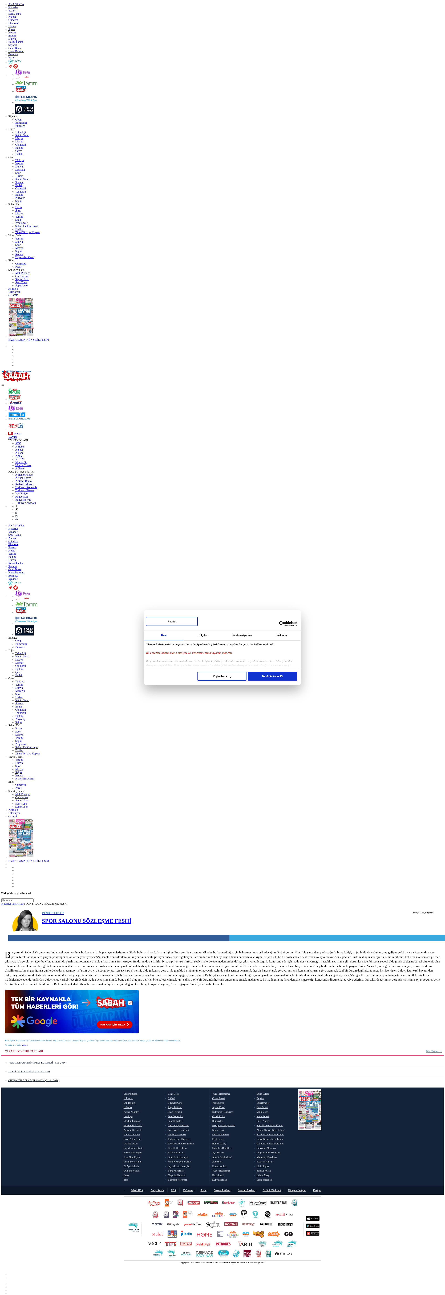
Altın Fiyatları (131, 1143)
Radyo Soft (21, 496)
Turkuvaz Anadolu (25, 502)
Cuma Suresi (218, 1098)
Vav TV (19, 459)
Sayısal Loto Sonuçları (179, 1166)
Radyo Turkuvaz (24, 484)
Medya (19, 138)
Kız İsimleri (218, 1175)
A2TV (19, 455)
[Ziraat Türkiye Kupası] (13, 67)
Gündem (13, 19)
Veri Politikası (130, 1094)
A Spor (19, 449)
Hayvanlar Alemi (24, 257)
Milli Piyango (22, 272)
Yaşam (12, 32)
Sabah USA (137, 1190)
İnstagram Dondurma (222, 1112)
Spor (18, 172)
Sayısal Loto (22, 279)
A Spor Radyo (23, 477)
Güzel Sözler (218, 1116)
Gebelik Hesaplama (177, 1148)
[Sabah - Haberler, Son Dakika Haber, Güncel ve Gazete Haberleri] (16, 380)
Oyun (18, 119)
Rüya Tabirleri (175, 1107)
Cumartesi (20, 263)
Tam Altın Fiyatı (132, 1157)
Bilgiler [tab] (203, 635)
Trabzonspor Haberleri (179, 1139)
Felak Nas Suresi (220, 1134)
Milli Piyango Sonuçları (180, 1161)
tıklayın (25, 1045)
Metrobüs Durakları (222, 1148)
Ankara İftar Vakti (132, 1130)
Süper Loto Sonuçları (178, 1157)
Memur (19, 141)
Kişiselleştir (220, 676)
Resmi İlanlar (15, 41)
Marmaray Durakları (267, 1157)
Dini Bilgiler (263, 1166)
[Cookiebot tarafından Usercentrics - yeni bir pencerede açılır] (281, 623)
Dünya (12, 38)
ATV (18, 443)
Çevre (18, 150)
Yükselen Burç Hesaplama (181, 1143)
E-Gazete (188, 1190)
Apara (11, 29)
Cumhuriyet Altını (132, 1161)
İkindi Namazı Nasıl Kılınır (270, 1143)
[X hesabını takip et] (16, 509)
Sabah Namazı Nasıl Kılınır (270, 1134)
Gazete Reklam (222, 1190)
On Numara (21, 276)
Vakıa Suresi (263, 1094)
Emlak (18, 154)
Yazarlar (12, 10)
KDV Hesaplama (176, 1152)
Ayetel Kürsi (218, 1107)
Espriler (260, 1098)
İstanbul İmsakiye (132, 1121)
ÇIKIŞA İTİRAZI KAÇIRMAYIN (33, 1080)
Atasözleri (217, 1161)
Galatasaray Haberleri (178, 1125)
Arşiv (204, 1190)
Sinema (19, 182)
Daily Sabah (157, 1190)
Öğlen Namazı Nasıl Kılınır (270, 1139)
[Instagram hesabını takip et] (16, 516)
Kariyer (317, 1190)
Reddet (172, 621)
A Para (19, 452)
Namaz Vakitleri (131, 1112)
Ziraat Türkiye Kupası (27, 232)
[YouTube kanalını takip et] (16, 519)
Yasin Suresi (218, 1103)
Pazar (18, 266)
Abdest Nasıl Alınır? (222, 1157)
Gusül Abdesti (263, 1121)
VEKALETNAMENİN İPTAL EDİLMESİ (37, 1062)
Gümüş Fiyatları (132, 1170)
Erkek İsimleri (219, 1166)
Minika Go (21, 462)
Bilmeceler (21, 122)
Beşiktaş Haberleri (177, 1134)
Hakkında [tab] (281, 635)
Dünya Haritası (219, 1179)
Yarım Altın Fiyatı (133, 1152)
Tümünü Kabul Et (272, 676)
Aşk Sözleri (218, 1152)
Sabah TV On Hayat (26, 226)
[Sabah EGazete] (309, 1136)
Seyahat (12, 44)
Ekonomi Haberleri (177, 1179)
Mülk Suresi (263, 1112)
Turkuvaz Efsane (24, 490)
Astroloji (13, 288)
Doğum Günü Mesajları (268, 1152)
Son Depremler (175, 1116)
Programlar (21, 222)
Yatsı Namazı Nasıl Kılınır (270, 1125)
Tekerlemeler (263, 1103)
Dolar (126, 1175)
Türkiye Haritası (176, 1170)
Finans (12, 26)
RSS (173, 1190)
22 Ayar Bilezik (131, 1166)
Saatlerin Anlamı (265, 1161)
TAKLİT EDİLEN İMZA (29, 1071)
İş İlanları (128, 1098)
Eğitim (12, 35)
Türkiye (19, 160)
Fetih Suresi (218, 1139)
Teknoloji (20, 132)
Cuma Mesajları (264, 1179)
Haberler (13, 7)
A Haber (20, 446)
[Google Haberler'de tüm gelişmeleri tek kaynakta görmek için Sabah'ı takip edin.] (72, 1032)
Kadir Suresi (263, 1116)
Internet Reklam (246, 1190)
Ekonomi (13, 23)
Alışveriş (20, 197)
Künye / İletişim (297, 1190)
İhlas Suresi (262, 1107)
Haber (18, 207)
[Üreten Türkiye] (19, 419)
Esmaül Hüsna (264, 1170)
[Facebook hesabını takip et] (16, 506)
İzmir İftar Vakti (132, 1134)
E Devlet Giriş (175, 1103)
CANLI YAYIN (14, 436)
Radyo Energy (23, 499)
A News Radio (23, 480)
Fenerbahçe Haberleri (178, 1130)
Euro (126, 1179)
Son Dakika (14, 13)
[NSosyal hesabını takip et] (16, 352)
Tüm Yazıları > (434, 1051)
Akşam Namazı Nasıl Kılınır (271, 1130)
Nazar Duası (218, 1130)
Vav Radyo (21, 493)
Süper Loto (21, 285)
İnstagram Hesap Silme (223, 1125)
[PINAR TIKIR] (25, 921)
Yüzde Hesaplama (221, 1094)
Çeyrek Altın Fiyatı (133, 1148)
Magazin (20, 169)
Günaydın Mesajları (266, 1148)
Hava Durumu (16, 51)
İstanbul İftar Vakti (133, 1125)
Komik (19, 254)
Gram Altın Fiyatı (132, 1139)
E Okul (171, 1098)
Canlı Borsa (14, 48)
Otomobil (20, 144)
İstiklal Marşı (263, 1175)
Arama (12, 16)
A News (19, 468)
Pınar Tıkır (17, 903)
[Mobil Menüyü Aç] (2, 385)
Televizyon (14, 291)
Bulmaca (13, 54)
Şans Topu (21, 282)
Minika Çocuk (23, 465)
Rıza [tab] (164, 635)
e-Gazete (13, 294)
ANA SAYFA (16, 4)
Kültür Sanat (22, 135)
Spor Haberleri (175, 1121)
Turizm (19, 175)
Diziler (19, 229)
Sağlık (18, 200)
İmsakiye (128, 1116)
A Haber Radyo (24, 474)
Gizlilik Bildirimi (272, 1190)
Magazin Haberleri (177, 1175)
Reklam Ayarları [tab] (242, 635)
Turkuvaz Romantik (26, 487)
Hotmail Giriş (219, 1143)
